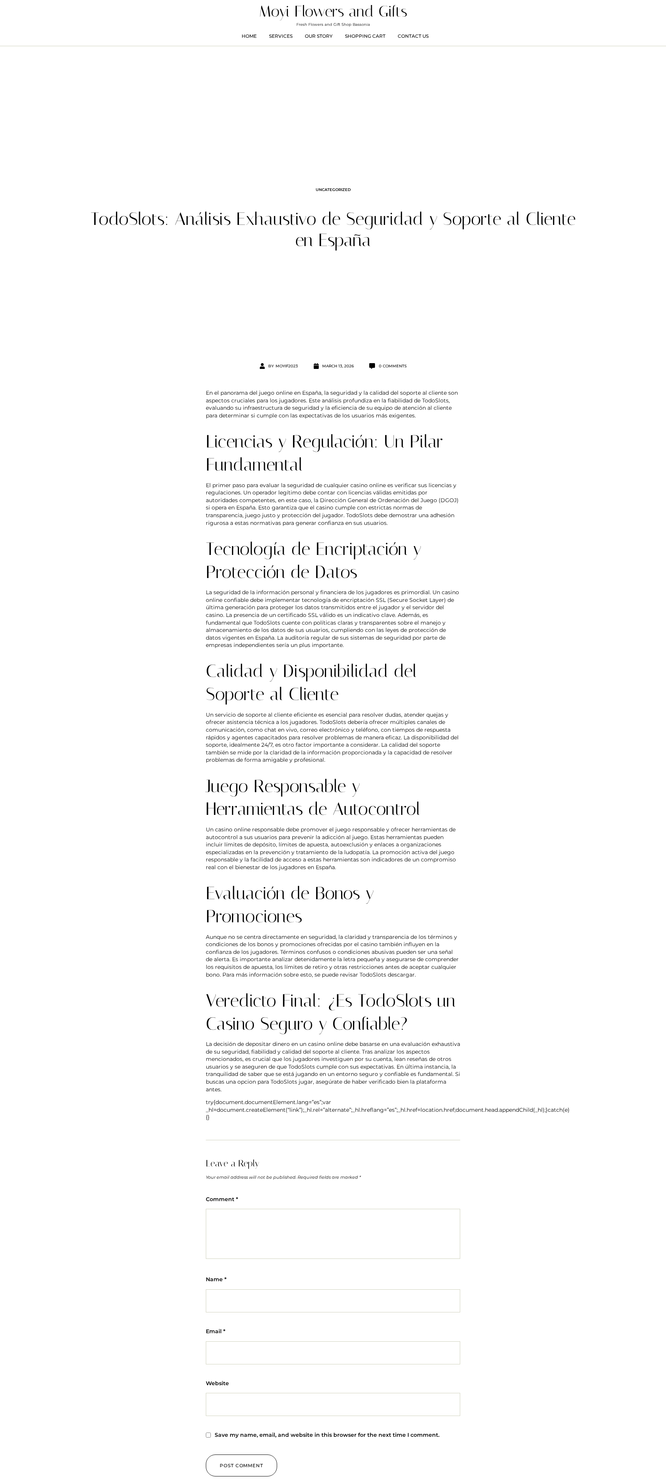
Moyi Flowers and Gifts (333, 11)
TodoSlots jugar (292, 1081)
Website (217, 1383)
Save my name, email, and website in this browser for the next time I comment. (327, 1434)
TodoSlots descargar (387, 974)
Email (215, 1331)
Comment (222, 1199)
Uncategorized (333, 189)
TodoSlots (435, 400)
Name (216, 1279)
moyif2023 (287, 366)
